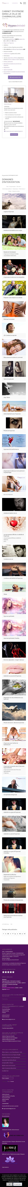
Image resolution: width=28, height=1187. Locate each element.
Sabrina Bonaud (7, 104)
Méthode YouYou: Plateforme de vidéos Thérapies (13, 1154)
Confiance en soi (7, 53)
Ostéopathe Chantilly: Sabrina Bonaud (10, 1129)
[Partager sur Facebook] (3, 934)
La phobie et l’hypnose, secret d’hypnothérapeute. (11, 1057)
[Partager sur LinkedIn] (15, 934)
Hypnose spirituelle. (8, 69)
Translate (12, 1081)
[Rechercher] (20, 3)
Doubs (3, 18)
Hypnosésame (5, 1167)
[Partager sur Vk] (20, 934)
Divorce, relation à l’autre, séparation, (16, 59)
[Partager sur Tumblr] (17, 934)
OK (9, 1184)
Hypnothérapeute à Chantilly (8, 1096)
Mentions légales (6, 958)
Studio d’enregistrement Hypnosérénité (9, 1068)
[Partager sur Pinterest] (13, 934)
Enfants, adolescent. (8, 61)
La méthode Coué (5, 1070)
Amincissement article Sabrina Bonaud (9, 1060)
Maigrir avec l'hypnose (9, 43)
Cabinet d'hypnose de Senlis (8, 1039)
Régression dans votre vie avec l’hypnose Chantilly (11, 1054)
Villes (6, 18)
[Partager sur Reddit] (22, 934)
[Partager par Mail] (25, 934)
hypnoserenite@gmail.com (10, 1108)
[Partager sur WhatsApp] (10, 934)
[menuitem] (20, 3)
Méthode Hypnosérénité (18, 49)
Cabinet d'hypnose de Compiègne (9, 1037)
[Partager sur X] (6, 934)
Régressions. (7, 67)
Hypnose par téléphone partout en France (11, 1041)
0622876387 (6, 1103)
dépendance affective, (13, 57)
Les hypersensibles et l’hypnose (7, 1062)
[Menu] (24, 3)
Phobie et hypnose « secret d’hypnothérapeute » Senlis (12, 1052)
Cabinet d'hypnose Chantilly (8, 1036)
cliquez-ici (20, 131)
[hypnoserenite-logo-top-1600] (11, 3)
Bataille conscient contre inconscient (8, 1065)
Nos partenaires (5, 1116)
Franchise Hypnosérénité (7, 1028)
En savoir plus (17, 1184)
